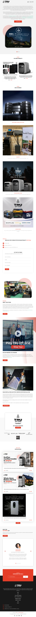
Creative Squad (20, 612)
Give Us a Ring (18, 427)
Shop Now (17, 21)
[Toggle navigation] (32, 2)
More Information (6, 405)
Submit (25, 576)
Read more (5, 535)
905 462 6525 (10, 357)
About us (5, 313)
